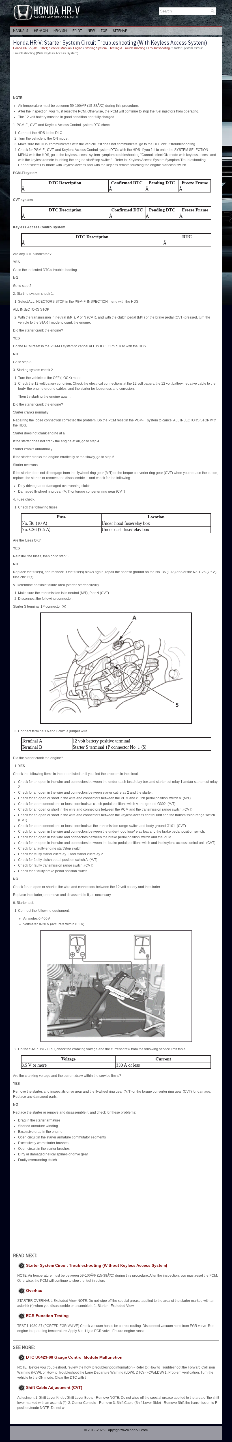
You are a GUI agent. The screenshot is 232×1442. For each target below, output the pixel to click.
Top (104, 30)
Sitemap (120, 30)
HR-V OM (41, 30)
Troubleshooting (159, 48)
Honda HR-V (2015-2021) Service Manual (41, 48)
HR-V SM (60, 30)
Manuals (20, 30)
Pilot (77, 30)
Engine (77, 48)
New (91, 30)
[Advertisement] (116, 75)
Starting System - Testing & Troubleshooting (115, 48)
